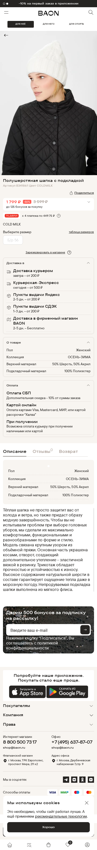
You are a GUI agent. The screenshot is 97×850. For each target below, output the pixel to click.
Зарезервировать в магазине (45, 252)
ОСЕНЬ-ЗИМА (79, 357)
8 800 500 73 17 (20, 742)
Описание (14, 451)
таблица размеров (81, 232)
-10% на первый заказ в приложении (48, 3)
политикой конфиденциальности (32, 645)
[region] (47, 549)
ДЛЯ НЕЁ (20, 24)
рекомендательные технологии (61, 816)
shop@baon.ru (14, 747)
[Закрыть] (87, 803)
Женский (83, 350)
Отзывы (43, 450)
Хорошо (48, 827)
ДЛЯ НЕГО (48, 24)
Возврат (68, 451)
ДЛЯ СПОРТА (76, 24)
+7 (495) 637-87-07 (71, 742)
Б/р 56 (12, 240)
